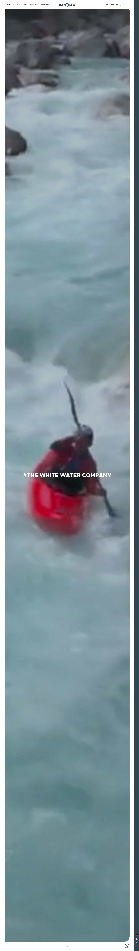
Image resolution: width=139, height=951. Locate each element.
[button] (16, 4)
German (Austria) (137, 935)
